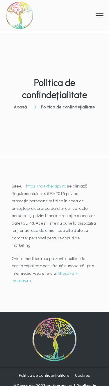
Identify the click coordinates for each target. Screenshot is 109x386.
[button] (44, 375)
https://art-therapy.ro (46, 186)
